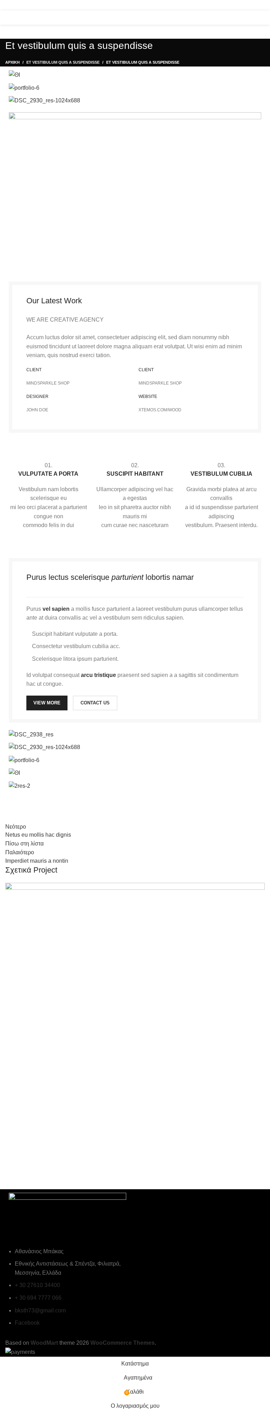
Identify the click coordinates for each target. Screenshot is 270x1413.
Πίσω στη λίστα (24, 844)
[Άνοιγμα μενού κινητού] (8, 18)
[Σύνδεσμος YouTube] (251, 5)
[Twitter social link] (232, 5)
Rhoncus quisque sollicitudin (61, 1164)
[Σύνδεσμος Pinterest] (260, 5)
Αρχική (12, 62)
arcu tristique (98, 675)
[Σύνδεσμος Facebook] (223, 5)
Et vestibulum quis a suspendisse (62, 62)
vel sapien (56, 609)
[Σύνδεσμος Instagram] (241, 5)
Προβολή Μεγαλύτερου (259, 888)
